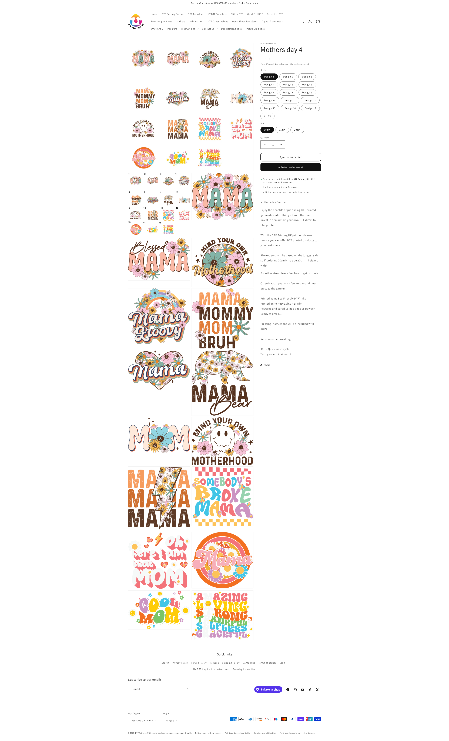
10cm (267, 129)
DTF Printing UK (142, 733)
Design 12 (310, 100)
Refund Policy (199, 662)
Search (165, 662)
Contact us (249, 662)
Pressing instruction (244, 669)
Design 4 (269, 84)
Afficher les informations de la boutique (286, 192)
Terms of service (267, 662)
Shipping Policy (230, 662)
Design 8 (288, 92)
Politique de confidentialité (237, 733)
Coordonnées (309, 733)
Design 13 (270, 108)
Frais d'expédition (269, 64)
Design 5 (288, 84)
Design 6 (307, 84)
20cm (297, 129)
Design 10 (270, 100)
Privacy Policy (180, 662)
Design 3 (307, 76)
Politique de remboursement (208, 733)
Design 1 (269, 76)
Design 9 (307, 92)
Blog (282, 662)
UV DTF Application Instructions (211, 669)
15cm (282, 129)
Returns (214, 662)
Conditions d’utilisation (265, 733)
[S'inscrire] (187, 689)
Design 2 (288, 76)
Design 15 (310, 108)
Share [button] (267, 364)
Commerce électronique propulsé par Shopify (171, 733)
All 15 (267, 115)
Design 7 (269, 92)
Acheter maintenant (290, 167)
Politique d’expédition (290, 733)
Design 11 (290, 100)
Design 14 (290, 108)
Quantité (264, 137)
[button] (189, 28)
